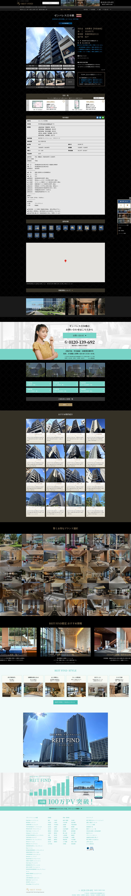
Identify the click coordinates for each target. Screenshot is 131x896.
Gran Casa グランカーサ (32, 863)
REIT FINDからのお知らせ (92, 839)
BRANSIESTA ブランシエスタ (33, 865)
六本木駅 (65, 822)
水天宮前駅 (65, 837)
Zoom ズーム (29, 875)
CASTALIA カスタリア (31, 837)
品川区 (49, 826)
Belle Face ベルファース (32, 880)
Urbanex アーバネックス (32, 833)
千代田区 (56, 824)
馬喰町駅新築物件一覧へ (31, 384)
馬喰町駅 (47, 127)
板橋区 (49, 839)
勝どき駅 (65, 833)
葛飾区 (55, 841)
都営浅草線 (41, 131)
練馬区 (55, 839)
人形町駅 (65, 835)
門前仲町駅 (74, 824)
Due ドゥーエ (29, 848)
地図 (100, 9)
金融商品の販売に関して (92, 837)
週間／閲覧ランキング (91, 822)
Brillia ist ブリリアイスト (32, 843)
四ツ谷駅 (73, 833)
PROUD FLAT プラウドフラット (33, 829)
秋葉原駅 (73, 843)
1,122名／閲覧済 (66, 9)
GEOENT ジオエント (31, 882)
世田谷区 (56, 831)
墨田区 (49, 831)
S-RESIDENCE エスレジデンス (33, 854)
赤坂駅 (64, 824)
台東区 (55, 829)
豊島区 (55, 833)
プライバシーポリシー (91, 835)
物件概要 (93, 9)
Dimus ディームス (30, 841)
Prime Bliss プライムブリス (32, 884)
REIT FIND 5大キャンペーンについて (94, 820)
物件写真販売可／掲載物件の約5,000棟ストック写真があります (51, 87)
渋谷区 (49, 822)
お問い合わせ (78, 335)
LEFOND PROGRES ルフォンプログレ (35, 835)
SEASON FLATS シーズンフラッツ (34, 846)
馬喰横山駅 (48, 129)
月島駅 (64, 843)
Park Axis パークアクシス (32, 820)
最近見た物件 (121, 207)
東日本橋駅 (48, 131)
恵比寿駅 (73, 822)
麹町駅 (72, 835)
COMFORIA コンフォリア (32, 824)
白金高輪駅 (65, 829)
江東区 (55, 822)
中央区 (43, 124)
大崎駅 (72, 837)
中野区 (49, 837)
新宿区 (49, 824)
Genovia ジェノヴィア (31, 856)
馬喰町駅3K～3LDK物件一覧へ (87, 390)
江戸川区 (50, 843)
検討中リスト (89, 833)
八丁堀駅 (65, 841)
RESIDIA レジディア (30, 822)
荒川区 (55, 835)
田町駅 (64, 831)
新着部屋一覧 (89, 826)
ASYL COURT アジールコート (33, 867)
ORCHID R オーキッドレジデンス (34, 839)
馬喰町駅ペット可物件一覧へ (32, 390)
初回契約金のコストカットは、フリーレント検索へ (64, 809)
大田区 (49, 833)
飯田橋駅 (73, 831)
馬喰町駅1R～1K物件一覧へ (59, 384)
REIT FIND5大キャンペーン (65, 702)
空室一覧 (106, 9)
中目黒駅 (73, 839)
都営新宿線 (41, 129)
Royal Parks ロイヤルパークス (33, 858)
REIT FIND (22, 7)
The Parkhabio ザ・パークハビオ (34, 826)
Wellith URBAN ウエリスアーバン (34, 873)
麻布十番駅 (65, 820)
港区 (49, 820)
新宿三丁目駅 (74, 829)
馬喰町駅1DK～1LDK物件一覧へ (60, 390)
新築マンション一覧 (91, 829)
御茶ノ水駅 (74, 841)
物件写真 (86, 9)
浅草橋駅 (50, 133)
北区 (49, 835)
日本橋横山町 (48, 124)
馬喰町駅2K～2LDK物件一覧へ (87, 384)
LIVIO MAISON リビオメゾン (32, 877)
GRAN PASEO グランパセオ (32, 852)
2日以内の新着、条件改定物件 (93, 831)
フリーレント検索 (90, 824)
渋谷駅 (72, 820)
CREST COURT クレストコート (33, 860)
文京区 (49, 829)
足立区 (49, 841)
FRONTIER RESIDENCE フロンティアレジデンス (35, 870)
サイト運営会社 (91, 358)
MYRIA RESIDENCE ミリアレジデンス (35, 850)
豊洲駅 (72, 826)
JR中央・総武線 (42, 133)
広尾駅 (64, 826)
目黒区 (55, 826)
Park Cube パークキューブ (32, 831)
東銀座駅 (65, 839)
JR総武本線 (41, 127)
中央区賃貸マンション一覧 (31, 7)
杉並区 (55, 837)
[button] (101, 643)
